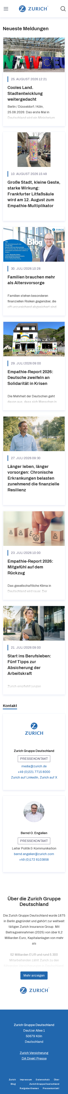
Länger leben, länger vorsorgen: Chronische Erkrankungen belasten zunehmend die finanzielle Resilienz (33, 478)
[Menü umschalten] (6, 9)
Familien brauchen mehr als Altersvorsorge (31, 280)
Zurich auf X (48, 777)
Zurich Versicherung (34, 1053)
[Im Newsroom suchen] (63, 9)
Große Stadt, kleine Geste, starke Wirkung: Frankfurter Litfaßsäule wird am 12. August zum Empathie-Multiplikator (33, 194)
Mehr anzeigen (34, 975)
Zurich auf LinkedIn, (25, 777)
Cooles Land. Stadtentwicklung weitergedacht (25, 93)
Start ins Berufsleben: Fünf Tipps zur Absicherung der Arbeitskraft (29, 665)
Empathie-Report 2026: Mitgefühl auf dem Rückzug (30, 567)
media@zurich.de (34, 766)
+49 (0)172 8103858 (34, 859)
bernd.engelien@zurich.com (34, 854)
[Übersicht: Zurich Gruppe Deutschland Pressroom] (33, 8)
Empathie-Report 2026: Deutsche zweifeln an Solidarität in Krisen (30, 378)
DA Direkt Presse (34, 1058)
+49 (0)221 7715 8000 (34, 772)
